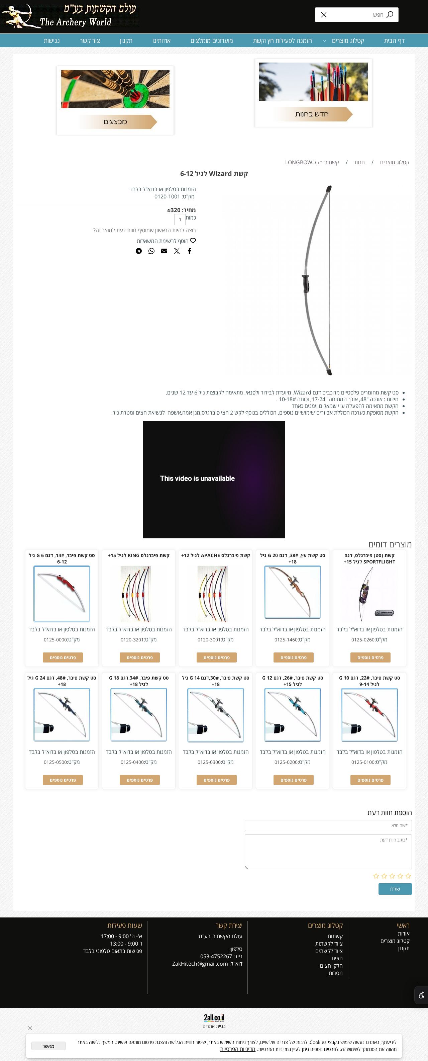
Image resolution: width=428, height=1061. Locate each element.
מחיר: (188, 210)
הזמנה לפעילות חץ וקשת (282, 40)
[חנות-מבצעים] (115, 100)
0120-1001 (167, 196)
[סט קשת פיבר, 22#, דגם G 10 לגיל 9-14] (369, 739)
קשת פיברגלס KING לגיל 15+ (139, 555)
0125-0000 (55, 639)
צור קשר (90, 40)
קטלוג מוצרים (348, 40)
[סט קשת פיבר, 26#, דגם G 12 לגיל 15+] (292, 739)
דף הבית (394, 40)
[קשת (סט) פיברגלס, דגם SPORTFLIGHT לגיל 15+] (369, 620)
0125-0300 (209, 762)
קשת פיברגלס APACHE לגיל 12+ (215, 555)
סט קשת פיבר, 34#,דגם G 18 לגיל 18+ (139, 681)
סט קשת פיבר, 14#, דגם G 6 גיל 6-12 (62, 558)
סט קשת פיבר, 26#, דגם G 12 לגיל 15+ (292, 681)
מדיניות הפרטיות (237, 1049)
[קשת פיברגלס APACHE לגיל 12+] (215, 620)
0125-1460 (286, 639)
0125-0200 (286, 762)
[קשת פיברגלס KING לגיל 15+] (138, 620)
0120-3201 (132, 639)
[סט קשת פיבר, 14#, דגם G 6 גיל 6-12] (61, 620)
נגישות (52, 40)
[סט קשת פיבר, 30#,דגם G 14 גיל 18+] (215, 740)
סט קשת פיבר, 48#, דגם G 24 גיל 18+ (61, 681)
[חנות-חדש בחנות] (313, 93)
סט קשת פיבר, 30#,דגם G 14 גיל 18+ (215, 681)
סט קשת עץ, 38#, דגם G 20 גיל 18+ (292, 558)
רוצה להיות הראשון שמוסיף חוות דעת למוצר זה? (144, 230)
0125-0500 (55, 762)
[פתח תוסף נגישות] (421, 995)
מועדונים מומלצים (212, 40)
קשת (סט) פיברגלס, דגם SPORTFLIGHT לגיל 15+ (369, 558)
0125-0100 (362, 762)
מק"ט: (188, 196)
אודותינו (161, 40)
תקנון (126, 40)
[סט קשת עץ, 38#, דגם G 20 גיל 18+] (292, 616)
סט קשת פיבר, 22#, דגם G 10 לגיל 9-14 (369, 681)
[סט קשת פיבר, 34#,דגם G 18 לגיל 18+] (138, 739)
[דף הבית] (70, 13)
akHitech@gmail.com (201, 963)
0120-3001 (209, 639)
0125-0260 (362, 639)
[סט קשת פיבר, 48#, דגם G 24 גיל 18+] (61, 739)
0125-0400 (132, 762)
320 (176, 210)
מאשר (48, 1046)
